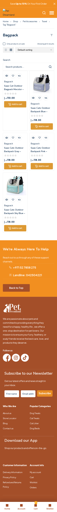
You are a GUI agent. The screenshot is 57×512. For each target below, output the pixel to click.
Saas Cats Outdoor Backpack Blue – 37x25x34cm (40, 111)
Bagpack (8, 81)
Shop (15, 21)
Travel (44, 21)
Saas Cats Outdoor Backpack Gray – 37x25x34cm (13, 151)
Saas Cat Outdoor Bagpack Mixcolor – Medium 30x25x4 (14, 89)
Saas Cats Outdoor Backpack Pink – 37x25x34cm (40, 151)
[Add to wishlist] (13, 75)
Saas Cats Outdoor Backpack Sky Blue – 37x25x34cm (14, 213)
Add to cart (17, 104)
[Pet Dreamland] (10, 13)
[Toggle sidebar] (51, 35)
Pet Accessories (30, 21)
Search (6, 59)
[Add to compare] (19, 75)
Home (5, 21)
